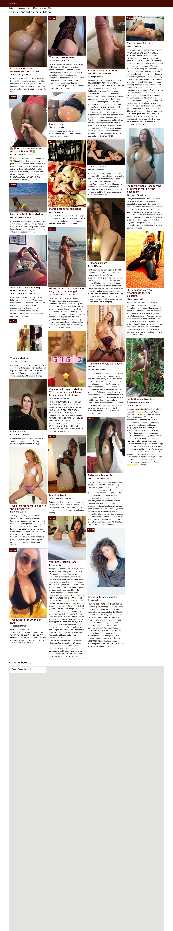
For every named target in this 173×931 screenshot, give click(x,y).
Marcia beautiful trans (140, 43)
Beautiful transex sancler (102, 597)
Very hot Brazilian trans (62, 561)
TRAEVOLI (13, 3)
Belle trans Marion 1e (100, 475)
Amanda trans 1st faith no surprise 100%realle (103, 72)
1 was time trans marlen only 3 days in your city (28, 507)
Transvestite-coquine (61, 57)
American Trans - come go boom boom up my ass (25, 289)
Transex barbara (97, 262)
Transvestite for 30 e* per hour (25, 621)
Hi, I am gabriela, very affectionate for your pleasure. (139, 292)
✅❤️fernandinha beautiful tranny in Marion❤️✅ (25, 150)
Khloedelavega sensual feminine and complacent (25, 70)
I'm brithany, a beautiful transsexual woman (141, 401)
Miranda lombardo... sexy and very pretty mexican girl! (66, 290)
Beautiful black (57, 495)
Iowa (44, 8)
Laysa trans (56, 124)
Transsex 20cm (97, 166)
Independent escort (17, 8)
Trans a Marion (19, 358)
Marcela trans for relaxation (65, 208)
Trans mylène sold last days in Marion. (105, 365)
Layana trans (17, 431)
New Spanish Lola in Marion (26, 214)
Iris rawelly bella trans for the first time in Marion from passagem (144, 188)
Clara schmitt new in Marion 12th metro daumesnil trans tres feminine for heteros (65, 392)
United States (33, 8)
